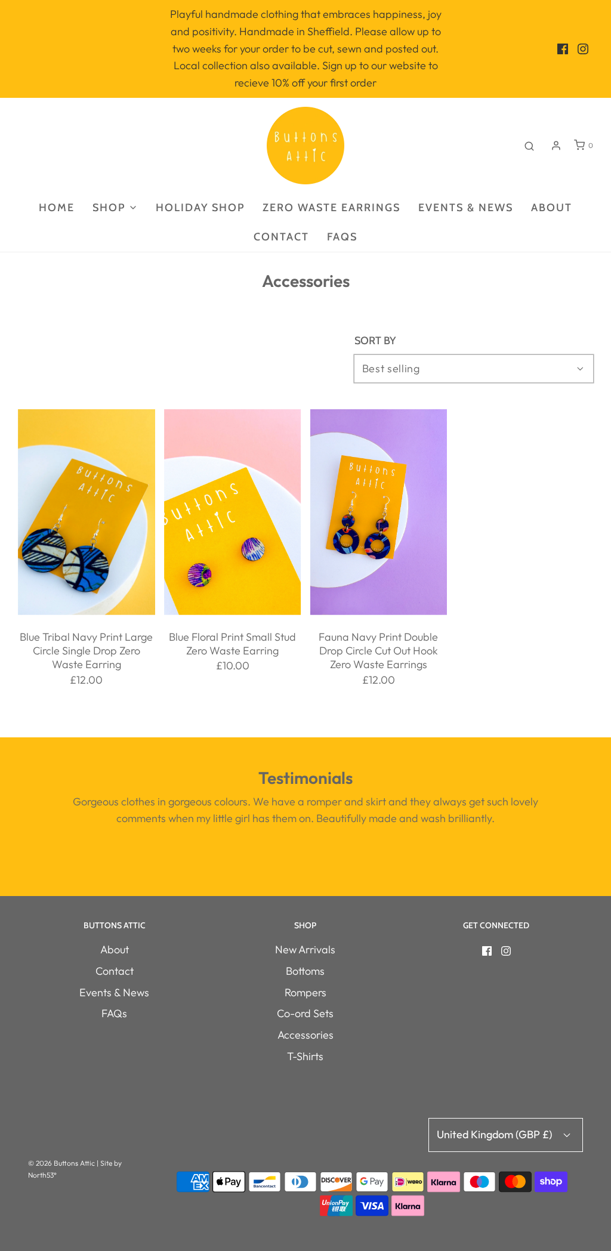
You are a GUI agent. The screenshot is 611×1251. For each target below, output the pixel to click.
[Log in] (556, 145)
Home (57, 207)
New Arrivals (305, 949)
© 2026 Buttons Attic (61, 1163)
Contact (281, 236)
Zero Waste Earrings (331, 207)
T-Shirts (305, 1056)
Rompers (305, 992)
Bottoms (305, 971)
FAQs (342, 236)
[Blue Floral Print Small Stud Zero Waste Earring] (232, 512)
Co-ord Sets (305, 1013)
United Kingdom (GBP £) (495, 1134)
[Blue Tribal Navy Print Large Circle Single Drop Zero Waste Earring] (86, 512)
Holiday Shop (200, 207)
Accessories (305, 1035)
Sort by (375, 340)
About (551, 207)
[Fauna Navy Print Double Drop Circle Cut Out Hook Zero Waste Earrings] (379, 512)
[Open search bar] (529, 145)
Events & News (465, 207)
